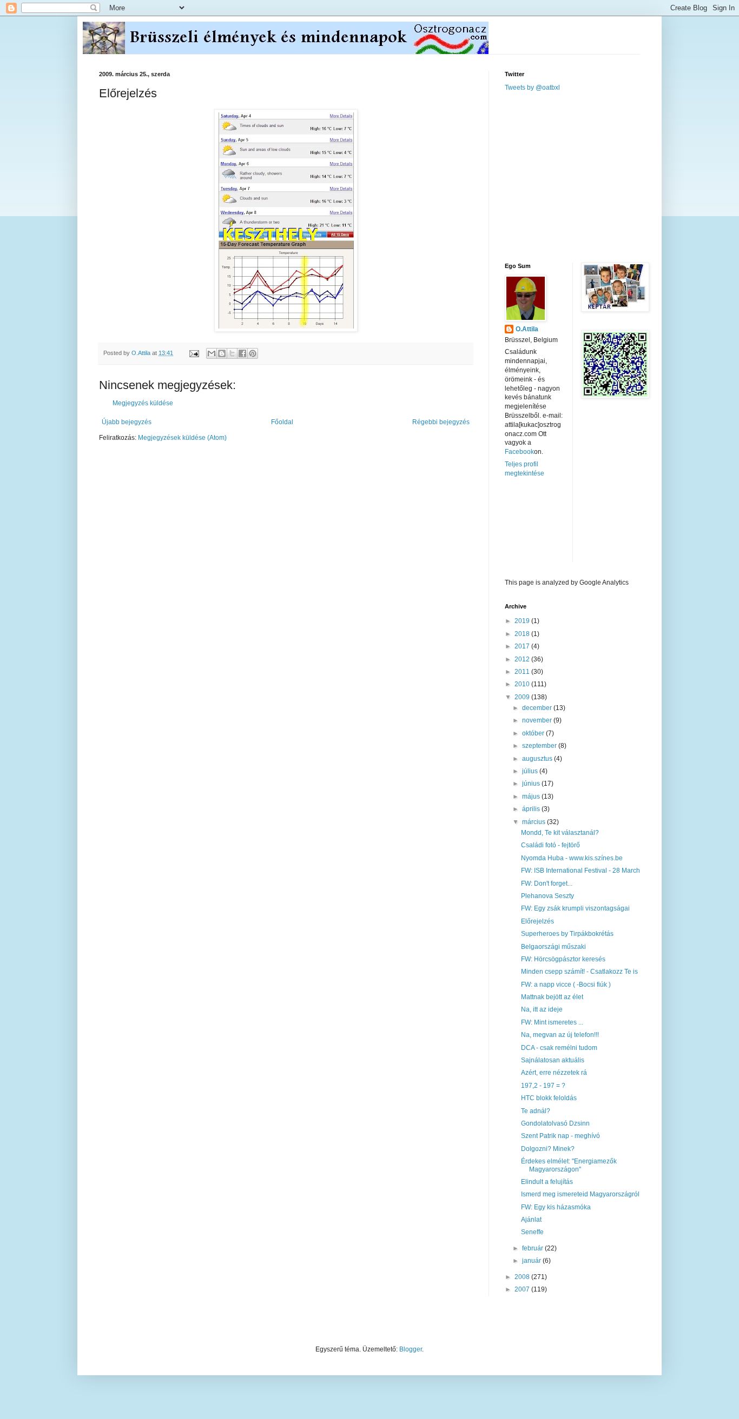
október (534, 733)
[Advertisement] (586, 176)
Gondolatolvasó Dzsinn (555, 1123)
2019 (522, 621)
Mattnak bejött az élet (552, 997)
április (532, 809)
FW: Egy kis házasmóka (556, 1207)
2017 (522, 646)
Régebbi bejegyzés (441, 422)
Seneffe (532, 1232)
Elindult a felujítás (547, 1182)
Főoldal (282, 422)
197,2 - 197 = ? (543, 1085)
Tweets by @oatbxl (532, 87)
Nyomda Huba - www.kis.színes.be (572, 858)
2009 (522, 697)
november (537, 720)
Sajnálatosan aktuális (552, 1060)
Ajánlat (531, 1219)
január (532, 1260)
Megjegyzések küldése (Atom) (182, 437)
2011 (522, 671)
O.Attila (527, 329)
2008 (522, 1277)
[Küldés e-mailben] (211, 353)
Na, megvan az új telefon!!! (560, 1035)
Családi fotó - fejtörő (550, 845)
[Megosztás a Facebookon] (242, 353)
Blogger (410, 1349)
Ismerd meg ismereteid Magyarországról (580, 1194)
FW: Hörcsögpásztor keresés (563, 959)
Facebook (519, 452)
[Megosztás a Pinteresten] (252, 353)
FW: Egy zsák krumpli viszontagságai (575, 908)
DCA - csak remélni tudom (559, 1048)
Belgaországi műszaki (553, 947)
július (530, 771)
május (532, 796)
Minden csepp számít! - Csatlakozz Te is (579, 971)
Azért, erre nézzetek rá (554, 1072)
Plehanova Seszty (547, 896)
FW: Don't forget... (546, 883)
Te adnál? (535, 1111)
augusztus (538, 758)
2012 (522, 659)
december (537, 708)
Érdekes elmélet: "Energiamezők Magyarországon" (569, 1165)
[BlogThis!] (221, 353)
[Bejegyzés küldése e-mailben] (194, 353)
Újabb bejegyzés (126, 422)
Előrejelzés (537, 921)
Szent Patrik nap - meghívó (560, 1136)
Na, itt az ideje (542, 1009)
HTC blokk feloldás (549, 1098)
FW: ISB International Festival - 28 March (580, 870)
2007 (522, 1289)
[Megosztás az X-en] (232, 353)
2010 (522, 684)
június (532, 783)
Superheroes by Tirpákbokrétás (567, 934)
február (533, 1248)
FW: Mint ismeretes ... (552, 1022)
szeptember (540, 745)
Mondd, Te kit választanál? (560, 832)
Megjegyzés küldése (143, 403)
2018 (522, 634)
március (534, 822)
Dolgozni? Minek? (548, 1149)
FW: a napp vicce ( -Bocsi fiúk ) (566, 984)
